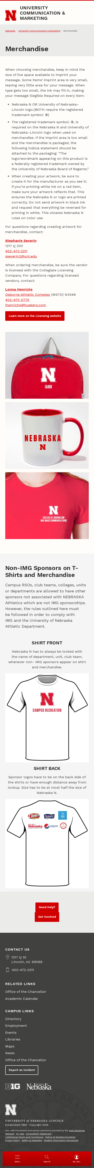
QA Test (20, 1134)
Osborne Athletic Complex (27, 294)
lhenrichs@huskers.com (25, 305)
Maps (9, 1046)
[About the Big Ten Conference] (12, 1086)
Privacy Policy (12, 1140)
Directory (13, 1019)
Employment (16, 1025)
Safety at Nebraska (32, 1140)
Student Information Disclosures (61, 1140)
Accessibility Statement (38, 1134)
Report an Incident (22, 1070)
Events (10, 1032)
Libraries (12, 1039)
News (9, 1053)
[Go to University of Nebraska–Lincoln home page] (10, 15)
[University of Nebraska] (39, 1086)
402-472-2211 (16, 251)
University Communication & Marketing (42, 13)
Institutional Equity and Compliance (24, 1137)
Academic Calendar (21, 999)
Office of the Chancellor (25, 992)
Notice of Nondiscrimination (60, 1137)
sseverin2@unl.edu (21, 256)
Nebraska (10, 31)
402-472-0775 (17, 300)
